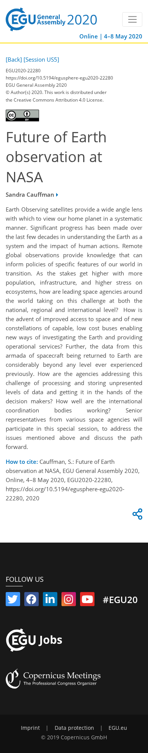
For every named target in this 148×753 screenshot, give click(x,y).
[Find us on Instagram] (68, 601)
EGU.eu (118, 727)
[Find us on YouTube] (87, 601)
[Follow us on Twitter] (13, 601)
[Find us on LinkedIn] (50, 601)
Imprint (30, 727)
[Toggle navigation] (132, 19)
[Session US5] (41, 59)
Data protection (74, 727)
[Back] (14, 59)
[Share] (136, 516)
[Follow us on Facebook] (31, 601)
